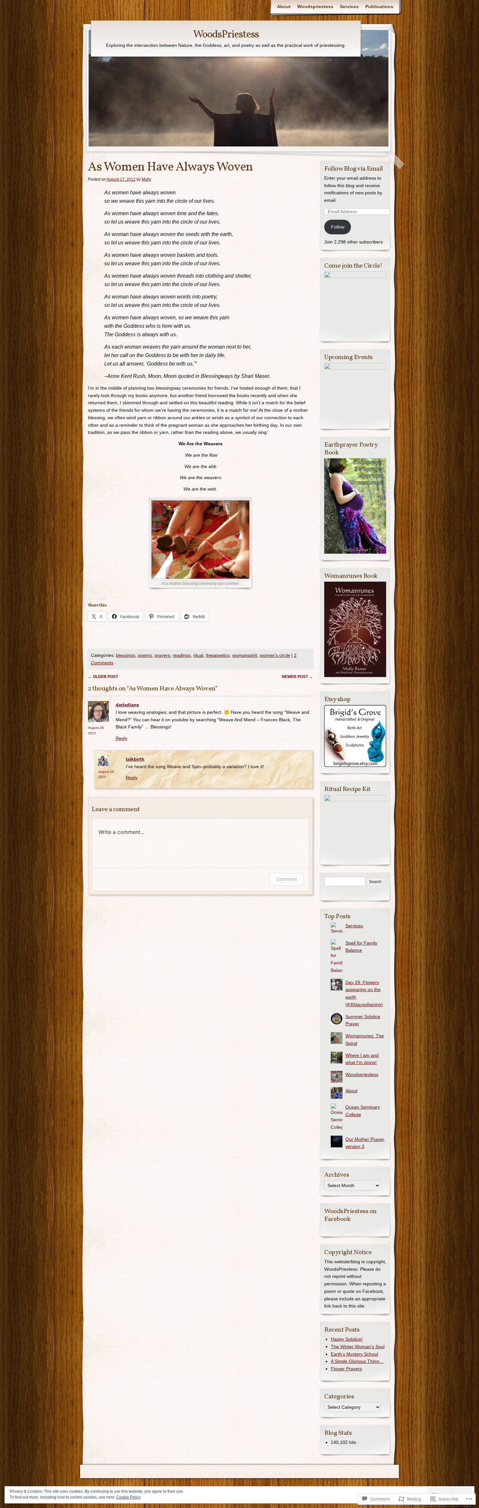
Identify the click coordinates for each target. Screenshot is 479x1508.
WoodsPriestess (226, 35)
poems (145, 655)
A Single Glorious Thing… (357, 1361)
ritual (198, 655)
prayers (162, 655)
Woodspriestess (315, 6)
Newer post (297, 676)
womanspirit (244, 655)
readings (182, 655)
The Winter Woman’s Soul (358, 1346)
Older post (103, 676)
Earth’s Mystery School (354, 1354)
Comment (286, 879)
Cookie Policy (128, 1497)
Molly (146, 179)
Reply (121, 738)
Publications (379, 6)
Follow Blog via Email (353, 168)
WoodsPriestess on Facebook (350, 1215)
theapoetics (218, 655)
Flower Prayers (346, 1368)
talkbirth (135, 759)
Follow (337, 226)
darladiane (127, 704)
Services (349, 6)
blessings (125, 655)
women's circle (275, 655)
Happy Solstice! (347, 1339)
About (284, 6)
